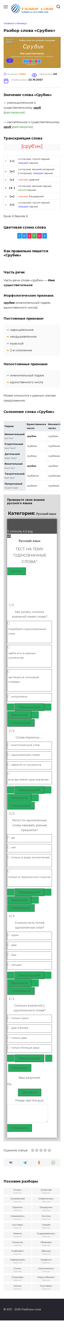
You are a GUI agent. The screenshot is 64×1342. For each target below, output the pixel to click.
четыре (16, 964)
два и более (19, 1028)
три (13, 954)
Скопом (46, 1216)
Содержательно (46, 1233)
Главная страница (15, 23)
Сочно (17, 1268)
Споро (17, 1189)
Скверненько (46, 1198)
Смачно (17, 1233)
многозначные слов (25, 745)
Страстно (17, 1207)
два (14, 945)
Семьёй (46, 1224)
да (13, 837)
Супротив (46, 1189)
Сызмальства (17, 1198)
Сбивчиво (46, 1242)
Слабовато (17, 1251)
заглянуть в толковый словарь (23, 680)
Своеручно (46, 1207)
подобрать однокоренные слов (27, 631)
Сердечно (46, 1259)
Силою (18, 1285)
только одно (20, 1018)
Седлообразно (46, 1277)
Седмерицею (17, 1259)
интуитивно (19, 696)
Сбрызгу (46, 1251)
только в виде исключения (30, 857)
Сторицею (17, 1277)
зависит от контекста (26, 764)
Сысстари (17, 1224)
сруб (37, 107)
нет (13, 847)
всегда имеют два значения (28, 779)
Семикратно (17, 1216)
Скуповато (46, 1285)
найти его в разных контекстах (22, 655)
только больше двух (25, 1047)
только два (19, 1038)
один (14, 935)
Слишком (17, 1242)
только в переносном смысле (29, 877)
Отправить (19, 1128)
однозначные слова (25, 754)
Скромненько (46, 1268)
